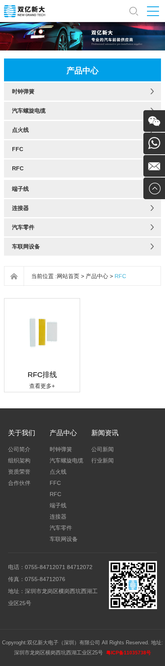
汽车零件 (23, 227)
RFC (18, 168)
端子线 (20, 189)
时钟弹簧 (23, 91)
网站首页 (68, 276)
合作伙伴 (19, 483)
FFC (17, 149)
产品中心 (97, 276)
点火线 (20, 130)
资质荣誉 (19, 471)
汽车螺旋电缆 (29, 110)
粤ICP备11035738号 (128, 653)
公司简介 (19, 449)
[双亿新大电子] (25, 10)
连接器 (20, 208)
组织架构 (19, 460)
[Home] (14, 276)
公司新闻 (102, 449)
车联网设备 (26, 246)
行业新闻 (102, 460)
